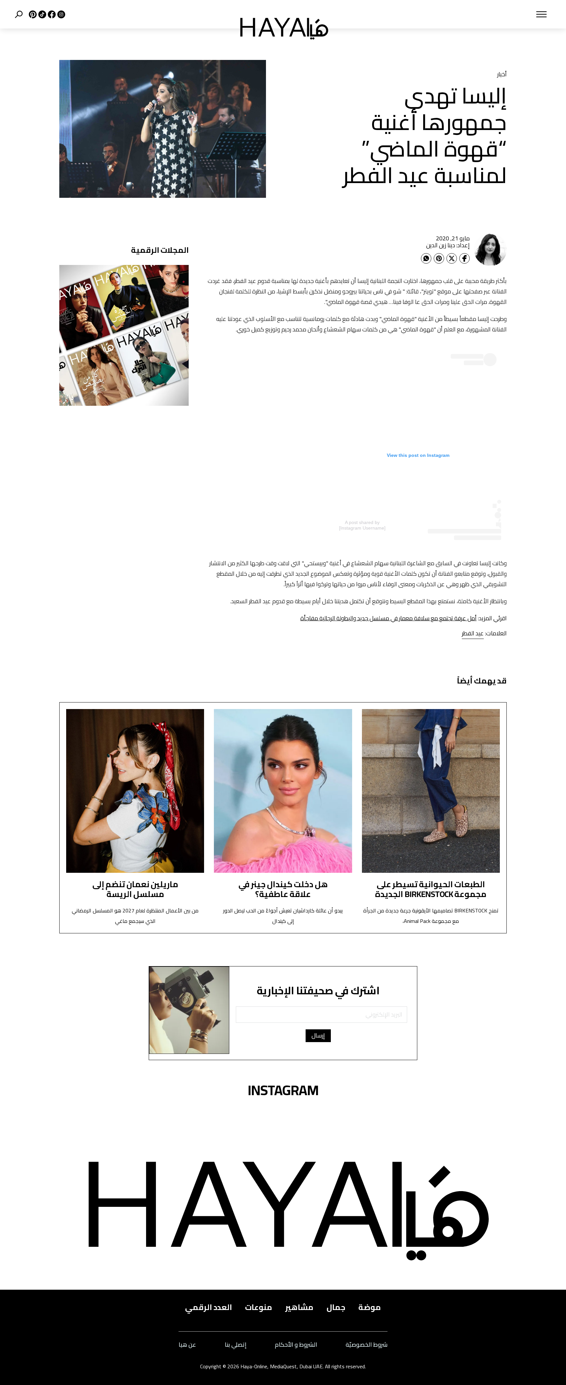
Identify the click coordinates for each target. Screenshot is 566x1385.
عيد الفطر (473, 633)
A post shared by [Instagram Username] (362, 525)
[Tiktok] (41, 14)
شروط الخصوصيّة (366, 1344)
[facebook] (51, 14)
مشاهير (299, 1307)
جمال (336, 1307)
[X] (32, 14)
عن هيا (187, 1344)
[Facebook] (464, 258)
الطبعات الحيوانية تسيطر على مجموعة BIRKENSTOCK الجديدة (430, 889)
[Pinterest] (439, 258)
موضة (369, 1307)
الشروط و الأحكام (296, 1344)
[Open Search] (19, 14)
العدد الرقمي (208, 1307)
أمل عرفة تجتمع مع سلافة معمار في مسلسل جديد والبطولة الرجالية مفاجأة (388, 618)
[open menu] (446, 14)
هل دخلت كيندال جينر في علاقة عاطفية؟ (283, 889)
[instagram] (60, 14)
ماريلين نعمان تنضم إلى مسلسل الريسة (135, 889)
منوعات (258, 1307)
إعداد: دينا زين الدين (448, 245)
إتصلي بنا (236, 1344)
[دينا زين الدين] (490, 249)
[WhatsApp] (426, 258)
